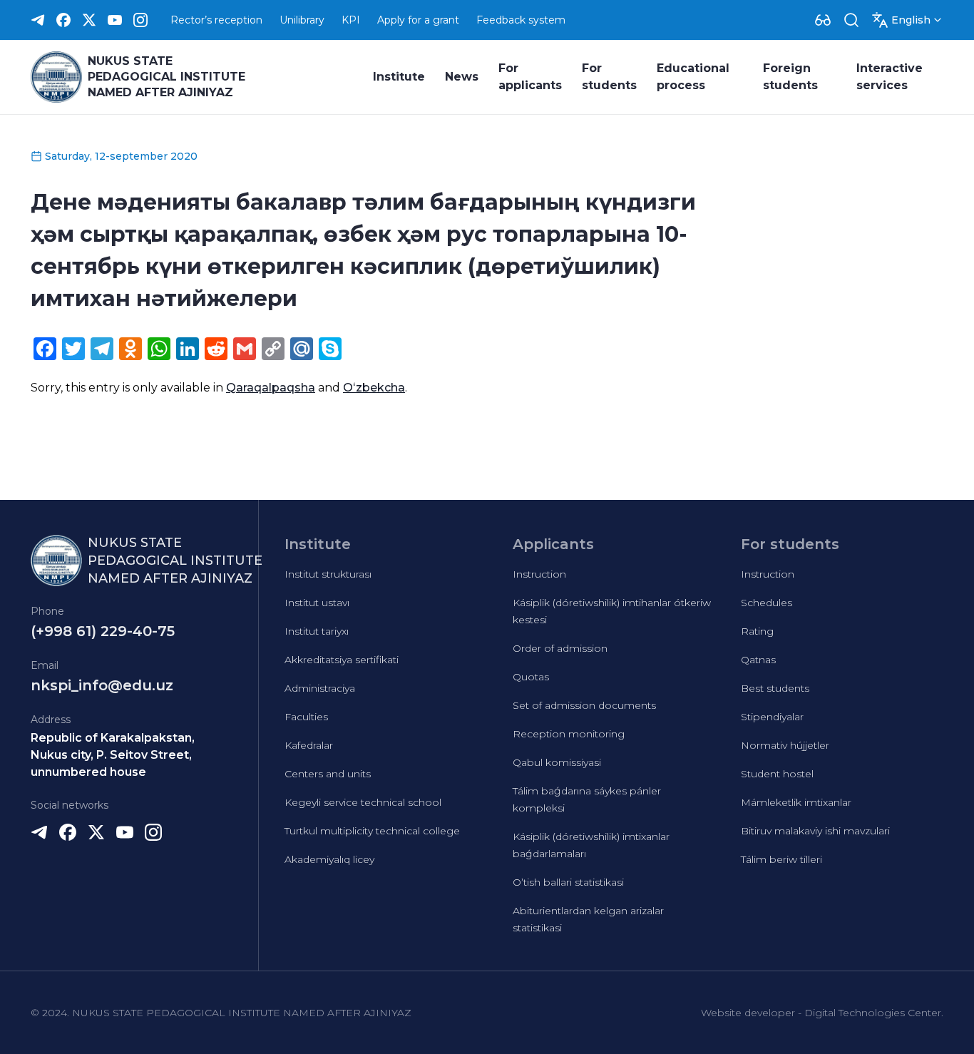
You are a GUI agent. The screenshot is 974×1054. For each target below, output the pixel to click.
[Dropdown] (822, 20)
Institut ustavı (316, 602)
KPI (351, 20)
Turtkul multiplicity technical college (372, 830)
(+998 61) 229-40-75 (103, 631)
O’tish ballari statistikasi (568, 882)
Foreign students (790, 76)
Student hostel (777, 773)
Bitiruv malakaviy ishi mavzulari (815, 830)
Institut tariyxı (316, 631)
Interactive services (889, 76)
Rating (757, 631)
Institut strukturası (327, 574)
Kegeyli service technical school (362, 802)
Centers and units (327, 773)
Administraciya (319, 688)
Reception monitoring (569, 733)
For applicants (530, 76)
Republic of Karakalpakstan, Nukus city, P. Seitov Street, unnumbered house (113, 755)
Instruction (539, 574)
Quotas (531, 676)
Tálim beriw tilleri (781, 859)
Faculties (306, 716)
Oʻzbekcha (374, 387)
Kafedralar (308, 745)
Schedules (766, 602)
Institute (399, 76)
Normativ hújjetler (785, 745)
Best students (775, 688)
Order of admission (560, 648)
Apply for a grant (418, 20)
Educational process (693, 76)
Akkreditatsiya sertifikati (341, 659)
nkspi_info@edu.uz (102, 685)
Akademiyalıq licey (329, 859)
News (461, 76)
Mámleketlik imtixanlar (796, 802)
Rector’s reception (216, 20)
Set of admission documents (584, 705)
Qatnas (758, 659)
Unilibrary (302, 20)
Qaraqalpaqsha (270, 387)
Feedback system (520, 20)
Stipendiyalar (772, 716)
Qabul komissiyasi (557, 762)
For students (609, 76)
